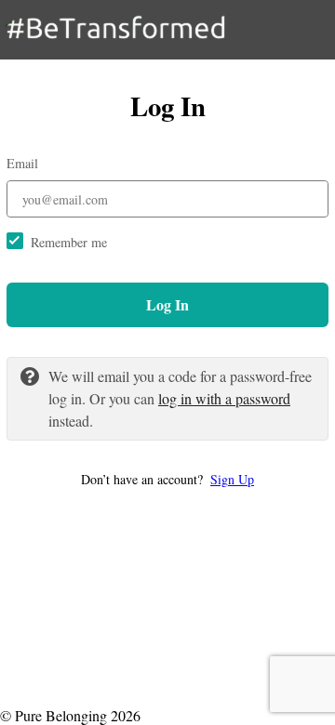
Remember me (69, 242)
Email (22, 163)
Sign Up (232, 479)
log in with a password (224, 398)
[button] (167, 479)
